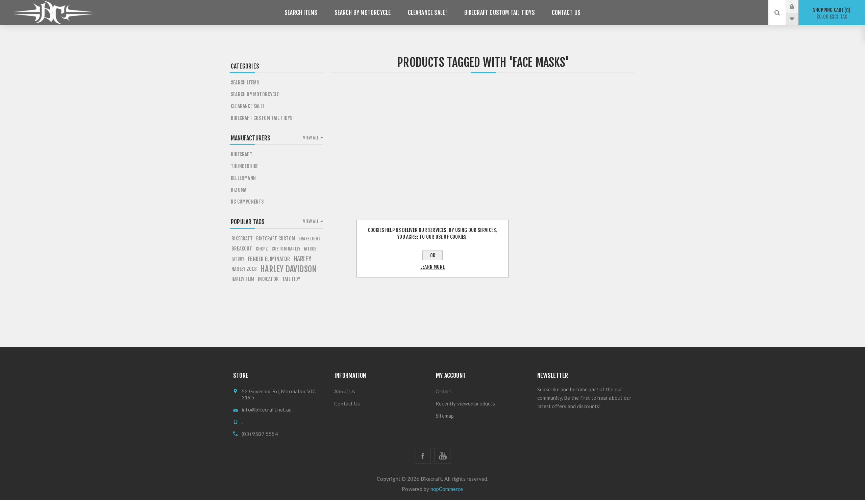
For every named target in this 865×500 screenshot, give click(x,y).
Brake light (309, 238)
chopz (262, 249)
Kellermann (243, 178)
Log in (797, 6)
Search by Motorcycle (363, 12)
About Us (344, 391)
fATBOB (310, 249)
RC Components (247, 202)
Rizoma (238, 190)
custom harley (286, 249)
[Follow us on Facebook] (422, 456)
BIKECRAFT (242, 238)
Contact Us (566, 12)
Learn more (432, 267)
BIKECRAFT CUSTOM (275, 238)
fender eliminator (269, 259)
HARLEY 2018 (244, 269)
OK (432, 255)
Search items (301, 12)
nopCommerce (446, 489)
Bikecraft (241, 154)
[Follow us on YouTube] (442, 456)
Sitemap (445, 416)
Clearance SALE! (427, 12)
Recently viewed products (465, 403)
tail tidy (291, 279)
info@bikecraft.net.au (267, 409)
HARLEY (303, 259)
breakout (241, 248)
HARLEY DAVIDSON (288, 269)
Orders (444, 391)
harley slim (242, 279)
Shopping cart (830, 13)
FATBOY (237, 259)
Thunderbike (244, 166)
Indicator (268, 279)
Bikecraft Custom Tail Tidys (499, 12)
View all (311, 137)
